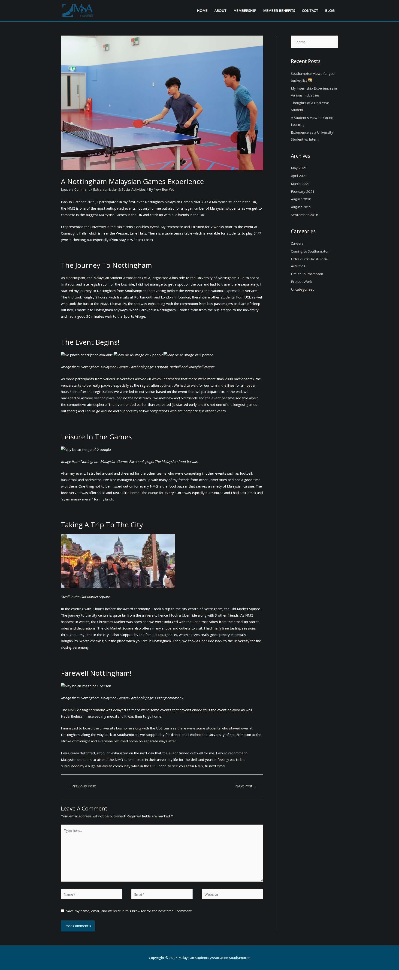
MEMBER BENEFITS (279, 10)
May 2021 (299, 168)
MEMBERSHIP (244, 10)
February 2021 (302, 191)
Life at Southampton (307, 273)
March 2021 (300, 183)
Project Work (301, 281)
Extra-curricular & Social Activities (119, 189)
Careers (297, 243)
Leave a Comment (75, 189)
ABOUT (221, 10)
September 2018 (304, 214)
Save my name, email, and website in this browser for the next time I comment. (129, 911)
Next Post (246, 786)
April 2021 (299, 175)
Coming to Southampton (310, 251)
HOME (202, 10)
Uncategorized (302, 289)
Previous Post (81, 786)
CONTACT (310, 10)
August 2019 (301, 207)
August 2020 (301, 199)
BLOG (330, 10)
